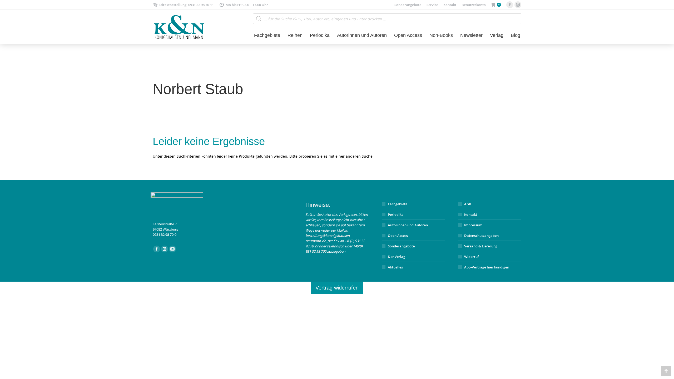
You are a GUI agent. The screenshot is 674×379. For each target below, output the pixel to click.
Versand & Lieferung (480, 246)
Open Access (398, 235)
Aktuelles (395, 267)
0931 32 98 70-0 (164, 234)
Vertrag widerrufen (337, 288)
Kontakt (470, 214)
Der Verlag (396, 256)
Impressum (473, 225)
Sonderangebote (401, 246)
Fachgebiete (397, 204)
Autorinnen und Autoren (408, 225)
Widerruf (471, 256)
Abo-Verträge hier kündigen (486, 267)
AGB (467, 204)
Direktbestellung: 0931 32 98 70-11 (186, 4)
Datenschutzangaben (481, 235)
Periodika (396, 214)
